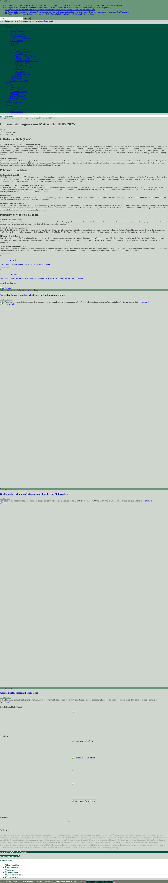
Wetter (88, 845)
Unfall (77, 842)
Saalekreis (61, 840)
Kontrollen (35, 845)
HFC (88, 840)
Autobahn (44, 838)
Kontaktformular (16, 112)
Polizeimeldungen (17, 32)
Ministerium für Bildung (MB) (38, 840)
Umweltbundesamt (81, 838)
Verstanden (91, 882)
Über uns (8, 105)
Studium (117, 835)
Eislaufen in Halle (22, 63)
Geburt (127, 835)
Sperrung (59, 842)
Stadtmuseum (51, 840)
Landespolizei (82, 845)
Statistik (3, 840)
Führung (162, 840)
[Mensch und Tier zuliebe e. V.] (84, 803)
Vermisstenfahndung (142, 842)
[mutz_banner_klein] (84, 825)
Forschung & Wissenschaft (20, 38)
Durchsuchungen (142, 840)
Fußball (149, 835)
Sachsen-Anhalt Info (18, 36)
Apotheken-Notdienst (18, 87)
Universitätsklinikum (18, 845)
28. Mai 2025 (5, 130)
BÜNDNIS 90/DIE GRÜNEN (129, 838)
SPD (118, 838)
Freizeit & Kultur (11, 45)
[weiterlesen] (144, 302)
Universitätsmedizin (73, 840)
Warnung (42, 845)
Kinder (122, 835)
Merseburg (28, 845)
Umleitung (13, 840)
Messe (26, 840)
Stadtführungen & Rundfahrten (27, 61)
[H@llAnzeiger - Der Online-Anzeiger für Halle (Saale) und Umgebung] (28, 21)
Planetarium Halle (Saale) (25, 56)
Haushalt (52, 842)
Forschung (114, 848)
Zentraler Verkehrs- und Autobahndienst (11, 842)
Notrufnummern (16, 85)
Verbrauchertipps (16, 41)
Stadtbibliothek (5, 835)
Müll (69, 848)
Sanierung (155, 835)
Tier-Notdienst (15, 89)
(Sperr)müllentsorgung (18, 92)
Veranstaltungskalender (19, 81)
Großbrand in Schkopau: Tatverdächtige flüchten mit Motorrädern (34, 494)
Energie (133, 842)
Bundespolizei (125, 845)
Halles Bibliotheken (22, 58)
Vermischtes (14, 43)
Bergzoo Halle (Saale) (23, 49)
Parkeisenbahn (20, 69)
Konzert (83, 840)
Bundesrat (109, 838)
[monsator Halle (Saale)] (84, 741)
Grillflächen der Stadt (23, 65)
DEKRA (150, 840)
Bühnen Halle (15, 78)
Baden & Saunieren (22, 52)
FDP (85, 842)
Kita (8, 840)
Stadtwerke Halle (154, 842)
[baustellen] (84, 731)
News (94, 844)
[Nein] (114, 882)
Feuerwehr (96, 848)
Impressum (14, 107)
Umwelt (94, 838)
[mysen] (84, 799)
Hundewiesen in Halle (23, 67)
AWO (110, 842)
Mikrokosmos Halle (17, 98)
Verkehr (156, 840)
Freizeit (13, 47)
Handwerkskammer (69, 838)
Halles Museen (20, 54)
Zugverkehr (31, 848)
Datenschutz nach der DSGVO (22, 109)
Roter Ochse (74, 835)
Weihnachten (73, 845)
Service (8, 83)
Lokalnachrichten (16, 29)
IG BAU (56, 835)
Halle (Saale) (107, 835)
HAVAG (48, 845)
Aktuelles (8, 27)
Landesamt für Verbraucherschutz (156, 838)
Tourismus (20, 840)
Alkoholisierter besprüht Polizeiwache (19, 693)
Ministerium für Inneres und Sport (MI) (37, 842)
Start (6, 25)
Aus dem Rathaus (17, 34)
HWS (64, 842)
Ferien (114, 838)
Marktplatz (101, 838)
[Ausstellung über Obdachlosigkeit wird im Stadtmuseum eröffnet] (6, 288)
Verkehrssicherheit (64, 835)
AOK (12, 835)
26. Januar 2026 (6, 300)
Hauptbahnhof (117, 842)
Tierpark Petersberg (22, 74)
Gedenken (142, 838)
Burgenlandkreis (5, 845)
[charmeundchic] (84, 782)
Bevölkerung (126, 842)
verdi (130, 840)
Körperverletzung (106, 848)
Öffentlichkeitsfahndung (138, 835)
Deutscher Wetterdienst (139, 845)
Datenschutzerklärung (104, 882)
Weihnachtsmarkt (48, 835)
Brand (66, 848)
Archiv (7, 101)
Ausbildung (116, 845)
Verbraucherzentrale (21, 835)
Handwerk (59, 848)
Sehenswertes (20, 72)
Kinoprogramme (16, 76)
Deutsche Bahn (96, 835)
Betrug (134, 840)
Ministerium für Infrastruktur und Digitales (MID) (105, 840)
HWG (90, 838)
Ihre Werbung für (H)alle (14, 103)
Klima (82, 842)
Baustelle (52, 838)
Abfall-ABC (15, 94)
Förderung (150, 845)
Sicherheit (58, 838)
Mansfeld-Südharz (93, 842)
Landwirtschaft (70, 842)
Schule (53, 848)
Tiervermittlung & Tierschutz (21, 96)
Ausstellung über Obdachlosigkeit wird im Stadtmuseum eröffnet (32, 295)
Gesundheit (104, 842)
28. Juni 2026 (5, 698)
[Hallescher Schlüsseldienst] (84, 758)
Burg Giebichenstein (85, 835)
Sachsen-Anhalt (20, 847)
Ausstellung (124, 840)
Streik (156, 845)
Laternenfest (89, 848)
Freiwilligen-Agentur (36, 835)
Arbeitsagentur (101, 845)
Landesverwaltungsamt (43, 848)
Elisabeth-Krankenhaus (78, 848)
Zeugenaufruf (36, 838)
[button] (10, 856)
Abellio (108, 845)
